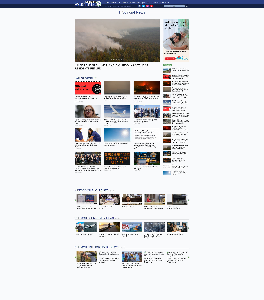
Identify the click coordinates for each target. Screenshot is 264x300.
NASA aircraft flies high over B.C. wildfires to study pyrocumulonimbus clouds (180, 102)
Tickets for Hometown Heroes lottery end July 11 (180, 153)
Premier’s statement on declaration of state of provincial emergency (179, 108)
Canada (125, 3)
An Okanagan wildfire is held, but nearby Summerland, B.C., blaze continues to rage (179, 128)
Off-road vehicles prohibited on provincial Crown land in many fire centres (180, 76)
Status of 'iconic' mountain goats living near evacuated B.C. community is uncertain (180, 122)
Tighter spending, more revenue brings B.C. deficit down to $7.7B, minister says (180, 96)
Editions (154, 3)
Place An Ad (164, 3)
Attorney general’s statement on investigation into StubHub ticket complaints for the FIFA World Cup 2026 (180, 168)
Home (107, 3)
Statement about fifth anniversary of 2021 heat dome (179, 172)
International (136, 3)
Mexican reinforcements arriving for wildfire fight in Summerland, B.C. (180, 89)
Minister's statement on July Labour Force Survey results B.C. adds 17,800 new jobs (180, 115)
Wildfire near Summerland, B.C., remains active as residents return (180, 134)
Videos (146, 3)
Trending (167, 65)
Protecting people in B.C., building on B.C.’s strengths (180, 69)
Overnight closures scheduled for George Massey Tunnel (178, 159)
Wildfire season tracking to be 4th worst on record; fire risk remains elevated (180, 140)
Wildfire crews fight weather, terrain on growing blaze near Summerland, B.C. (180, 147)
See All (112, 191)
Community (115, 3)
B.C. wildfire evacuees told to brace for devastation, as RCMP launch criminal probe (180, 84)
